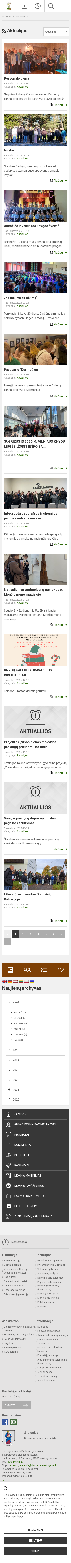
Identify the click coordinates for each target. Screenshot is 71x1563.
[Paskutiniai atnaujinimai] (38, 6)
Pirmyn (7, 941)
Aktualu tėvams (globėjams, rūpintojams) (52, 1361)
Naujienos (22, 16)
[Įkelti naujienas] (24, 6)
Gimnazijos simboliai (15, 1281)
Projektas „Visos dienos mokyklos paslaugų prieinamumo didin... (30, 744)
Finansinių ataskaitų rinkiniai (19, 1334)
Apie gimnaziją (12, 1260)
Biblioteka (21, 1155)
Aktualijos (22, 86)
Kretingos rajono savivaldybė (40, 1438)
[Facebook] (5, 1422)
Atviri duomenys (46, 1380)
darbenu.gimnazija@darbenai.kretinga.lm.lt (32, 1465)
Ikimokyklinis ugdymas (49, 1260)
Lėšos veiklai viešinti (15, 1339)
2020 (16, 1099)
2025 (16, 1050)
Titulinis (6, 16)
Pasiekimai (21, 1165)
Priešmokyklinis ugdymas (51, 1265)
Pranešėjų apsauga (47, 1355)
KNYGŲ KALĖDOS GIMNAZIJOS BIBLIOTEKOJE (28, 672)
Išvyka (9, 150)
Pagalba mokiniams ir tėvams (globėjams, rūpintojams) (49, 1286)
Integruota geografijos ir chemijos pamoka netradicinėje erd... (30, 515)
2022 (16, 1079)
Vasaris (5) (20, 1034)
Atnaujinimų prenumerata (33, 1216)
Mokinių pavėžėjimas (29, 1185)
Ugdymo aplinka (12, 1265)
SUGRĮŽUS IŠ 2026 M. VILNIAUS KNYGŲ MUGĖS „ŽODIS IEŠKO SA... (34, 444)
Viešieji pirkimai (12, 1347)
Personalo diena (16, 78)
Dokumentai (22, 1144)
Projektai (21, 1134)
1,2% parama (11, 1352)
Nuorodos (42, 1326)
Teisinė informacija (47, 1376)
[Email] (13, 1422)
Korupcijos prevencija (49, 1367)
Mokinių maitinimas (27, 1175)
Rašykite (10, 1405)
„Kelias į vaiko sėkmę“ (20, 298)
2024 (16, 1060)
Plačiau (58, 105)
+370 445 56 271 (15, 1461)
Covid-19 (20, 1114)
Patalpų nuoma (45, 1302)
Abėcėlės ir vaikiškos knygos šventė (31, 226)
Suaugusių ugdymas (48, 1273)
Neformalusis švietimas (50, 1277)
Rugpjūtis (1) (22, 1012)
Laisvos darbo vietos (30, 1196)
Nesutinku (35, 1540)
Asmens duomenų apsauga (52, 1335)
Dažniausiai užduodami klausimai (50, 1349)
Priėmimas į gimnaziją (16, 1294)
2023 (16, 1070)
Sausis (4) (19, 1040)
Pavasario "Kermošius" (21, 370)
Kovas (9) (19, 1029)
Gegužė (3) (20, 1018)
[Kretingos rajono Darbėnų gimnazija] (9, 5)
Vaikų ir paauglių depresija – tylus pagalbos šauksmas (30, 820)
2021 (16, 1089)
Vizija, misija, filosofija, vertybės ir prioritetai (16, 1271)
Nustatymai (35, 1529)
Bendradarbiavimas (14, 1290)
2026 (16, 1001)
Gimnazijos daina (13, 1285)
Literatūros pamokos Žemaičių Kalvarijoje (27, 896)
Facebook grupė (25, 1206)
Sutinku (35, 1551)
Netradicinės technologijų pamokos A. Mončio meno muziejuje (33, 592)
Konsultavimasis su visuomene (48, 1341)
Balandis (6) (21, 1023)
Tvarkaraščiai (18, 1242)
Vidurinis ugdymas (47, 1269)
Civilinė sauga (45, 1372)
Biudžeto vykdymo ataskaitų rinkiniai (19, 1328)
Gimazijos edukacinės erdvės (35, 1124)
